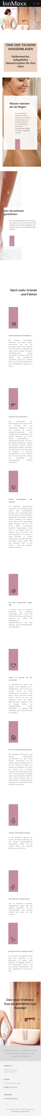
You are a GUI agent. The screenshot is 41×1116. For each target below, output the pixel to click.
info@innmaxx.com (10, 1087)
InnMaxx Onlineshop (11, 1098)
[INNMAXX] (14, 3)
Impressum (15, 1111)
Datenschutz (24, 1111)
